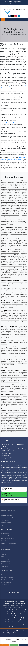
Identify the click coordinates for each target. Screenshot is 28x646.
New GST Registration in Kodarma (11, 318)
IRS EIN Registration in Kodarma (15, 221)
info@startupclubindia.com (14, 3)
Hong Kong (10, 626)
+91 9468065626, (11, 1)
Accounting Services (6, 347)
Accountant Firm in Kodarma (16, 353)
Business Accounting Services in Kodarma (13, 380)
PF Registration (5, 293)
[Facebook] (9, 16)
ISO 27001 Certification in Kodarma (16, 290)
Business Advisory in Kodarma (8, 431)
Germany (20, 624)
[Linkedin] (19, 16)
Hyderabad (11, 609)
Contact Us (5, 631)
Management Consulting (7, 577)
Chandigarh (6, 605)
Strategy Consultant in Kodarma (17, 423)
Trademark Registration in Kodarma (17, 385)
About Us (22, 631)
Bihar (17, 603)
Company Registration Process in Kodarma (12, 189)
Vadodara (15, 607)
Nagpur (9, 613)
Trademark (4, 385)
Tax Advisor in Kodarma (15, 361)
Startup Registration (7, 238)
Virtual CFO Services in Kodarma (15, 328)
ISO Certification (6, 288)
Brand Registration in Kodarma (10, 386)
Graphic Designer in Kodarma (15, 402)
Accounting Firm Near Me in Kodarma (10, 355)
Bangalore (6, 603)
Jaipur (10, 611)
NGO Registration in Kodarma (16, 187)
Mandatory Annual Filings (7, 538)
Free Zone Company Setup (8, 300)
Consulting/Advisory (6, 408)
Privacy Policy (6, 633)
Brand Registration (5, 561)
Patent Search (4, 566)
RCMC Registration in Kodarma (16, 251)
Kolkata (18, 609)
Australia (7, 624)
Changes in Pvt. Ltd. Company (8, 543)
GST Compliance (5, 310)
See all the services (14, 592)
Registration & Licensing (7, 249)
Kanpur (15, 611)
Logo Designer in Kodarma (19, 394)
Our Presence (14, 635)
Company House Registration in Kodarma (12, 211)
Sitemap (23, 633)
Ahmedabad (8, 607)
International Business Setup (8, 219)
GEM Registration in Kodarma (15, 256)
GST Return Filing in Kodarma (18, 310)
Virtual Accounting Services (10, 370)
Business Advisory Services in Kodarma (16, 430)
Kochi (14, 613)
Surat (5, 611)
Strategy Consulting (6, 582)
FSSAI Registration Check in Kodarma (16, 264)
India (21, 618)
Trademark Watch (5, 564)
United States (8, 620)
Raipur (12, 605)
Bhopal (19, 613)
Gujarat (22, 605)
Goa (17, 605)
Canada (20, 622)
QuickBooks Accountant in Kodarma (10, 382)
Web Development (6, 394)
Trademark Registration (7, 559)
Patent (2, 556)
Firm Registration (6, 227)
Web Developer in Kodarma (14, 399)
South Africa (18, 626)
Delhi (16, 601)
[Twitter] (12, 16)
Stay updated (8, 494)
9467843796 (18, 1)
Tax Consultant (5, 359)
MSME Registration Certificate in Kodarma (12, 272)
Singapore (13, 624)
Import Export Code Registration (10, 280)
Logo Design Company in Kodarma (10, 396)
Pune (23, 609)
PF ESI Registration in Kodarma (18, 293)
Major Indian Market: (8, 601)
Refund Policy (15, 633)
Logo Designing (5, 584)
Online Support (12, 500)
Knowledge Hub (14, 631)
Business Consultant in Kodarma (16, 418)
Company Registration (7, 180)
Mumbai (22, 601)
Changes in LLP (5, 545)
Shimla (21, 607)
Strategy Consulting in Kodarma (9, 425)
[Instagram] (15, 16)
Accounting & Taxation (7, 326)
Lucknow (21, 611)
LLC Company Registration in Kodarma (12, 304)
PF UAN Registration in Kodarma (10, 294)
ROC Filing (4, 367)
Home (3, 34)
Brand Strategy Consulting (7, 579)
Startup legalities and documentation (14, 489)
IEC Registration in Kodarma (15, 282)
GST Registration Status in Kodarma (16, 316)
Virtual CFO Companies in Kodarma (16, 334)
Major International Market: (12, 618)
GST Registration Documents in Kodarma (13, 312)
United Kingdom (18, 620)
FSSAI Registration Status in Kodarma (11, 266)
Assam (12, 603)
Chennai (5, 609)
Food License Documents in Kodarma (16, 271)
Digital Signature (5, 340)
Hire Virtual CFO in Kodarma (8, 336)
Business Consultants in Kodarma (10, 420)
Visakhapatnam (14, 615)
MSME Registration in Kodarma (10, 253)
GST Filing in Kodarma (21, 321)
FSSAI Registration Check (9, 122)
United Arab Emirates (10, 622)
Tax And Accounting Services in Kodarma (13, 378)
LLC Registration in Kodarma (19, 302)
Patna (22, 603)
